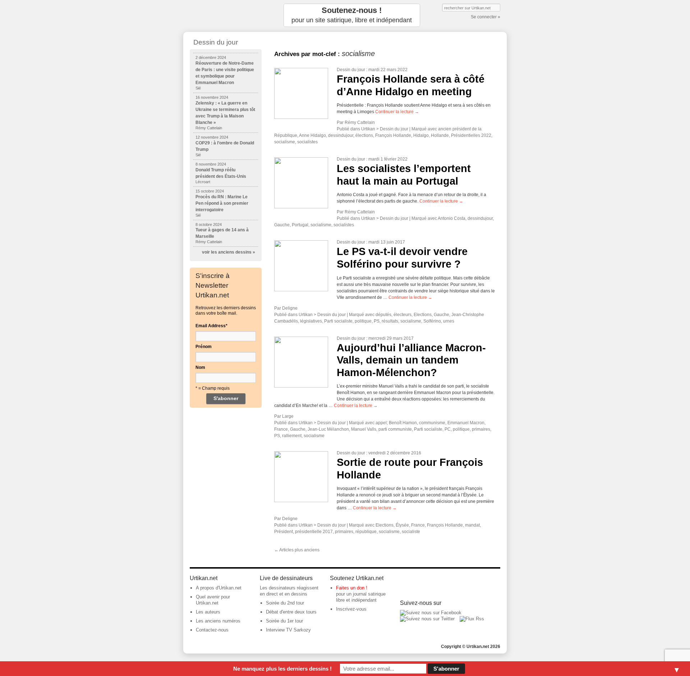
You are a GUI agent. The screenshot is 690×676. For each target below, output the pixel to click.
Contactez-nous (212, 630)
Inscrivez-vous (351, 609)
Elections (423, 314)
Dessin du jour (351, 69)
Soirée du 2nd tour (285, 603)
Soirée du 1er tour (284, 621)
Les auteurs (208, 612)
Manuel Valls (363, 429)
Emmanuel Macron (465, 422)
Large (288, 416)
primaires (481, 429)
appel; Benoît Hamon (396, 422)
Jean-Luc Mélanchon (328, 429)
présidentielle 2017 (314, 531)
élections (364, 135)
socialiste (411, 531)
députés (383, 314)
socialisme (284, 141)
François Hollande (393, 135)
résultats (390, 321)
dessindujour (340, 135)
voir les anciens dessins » (228, 252)
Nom (200, 367)
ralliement (292, 435)
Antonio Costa (451, 218)
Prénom (204, 346)
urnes (448, 321)
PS (377, 321)
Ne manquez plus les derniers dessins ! (282, 669)
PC (448, 429)
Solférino (432, 321)
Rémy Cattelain (360, 122)
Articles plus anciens (296, 549)
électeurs (402, 314)
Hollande (440, 135)
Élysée (402, 525)
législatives (311, 321)
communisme (432, 422)
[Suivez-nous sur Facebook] (430, 612)
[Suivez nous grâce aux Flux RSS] (472, 618)
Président (283, 531)
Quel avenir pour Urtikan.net (213, 600)
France (281, 429)
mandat (472, 525)
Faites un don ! (351, 588)
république (366, 531)
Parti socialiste (338, 321)
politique (363, 321)
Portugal (300, 224)
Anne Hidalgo (312, 135)
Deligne (290, 308)
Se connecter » (485, 16)
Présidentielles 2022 (471, 135)
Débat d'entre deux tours (291, 612)
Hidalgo (421, 135)
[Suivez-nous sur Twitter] (427, 618)
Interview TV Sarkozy (288, 630)
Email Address (211, 325)
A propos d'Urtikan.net (219, 588)
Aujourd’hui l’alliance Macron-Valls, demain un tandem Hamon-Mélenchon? (411, 360)
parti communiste (395, 429)
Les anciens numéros (218, 621)
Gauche (282, 224)
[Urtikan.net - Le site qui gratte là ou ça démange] (226, 15)
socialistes (307, 141)
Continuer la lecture (397, 111)
